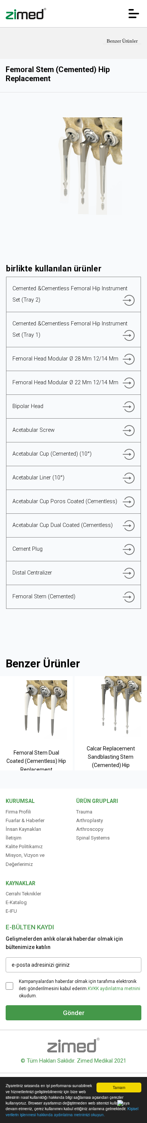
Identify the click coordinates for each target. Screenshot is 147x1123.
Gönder (73, 1013)
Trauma (84, 812)
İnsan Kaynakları (23, 829)
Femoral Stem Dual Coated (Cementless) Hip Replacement (36, 761)
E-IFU (11, 911)
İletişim (13, 838)
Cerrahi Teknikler (23, 894)
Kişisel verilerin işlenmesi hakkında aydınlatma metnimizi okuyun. (72, 1111)
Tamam (119, 1087)
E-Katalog (16, 902)
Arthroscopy (89, 829)
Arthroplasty (89, 820)
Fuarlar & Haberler (25, 820)
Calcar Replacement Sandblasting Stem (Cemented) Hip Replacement (111, 761)
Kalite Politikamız (24, 846)
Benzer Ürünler (122, 41)
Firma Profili (18, 812)
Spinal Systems (93, 838)
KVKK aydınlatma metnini (114, 988)
